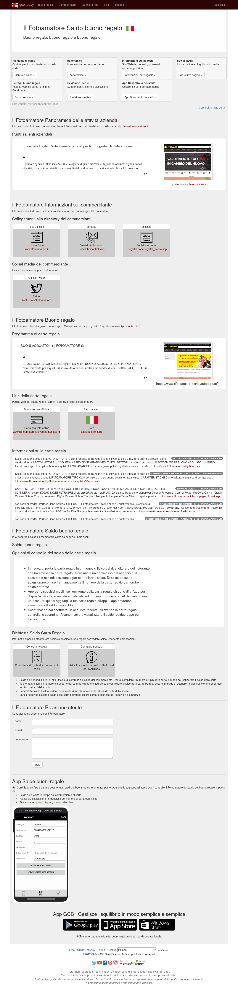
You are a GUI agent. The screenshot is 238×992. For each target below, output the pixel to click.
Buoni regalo (45, 5)
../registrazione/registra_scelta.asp (146, 249)
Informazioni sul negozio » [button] (140, 75)
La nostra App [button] (90, 5)
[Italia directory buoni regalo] (130, 27)
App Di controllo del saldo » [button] (141, 97)
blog (106, 5)
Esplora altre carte (91, 431)
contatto (119, 5)
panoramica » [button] (78, 75)
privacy (91, 950)
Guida (80, 950)
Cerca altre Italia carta (212, 107)
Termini (101, 950)
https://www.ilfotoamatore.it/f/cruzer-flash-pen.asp (168, 511)
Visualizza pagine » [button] (190, 75)
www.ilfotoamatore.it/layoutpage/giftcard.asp (39, 431)
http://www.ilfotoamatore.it (133, 126)
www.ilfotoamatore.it (37, 249)
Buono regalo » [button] (24, 97)
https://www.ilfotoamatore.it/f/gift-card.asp (177, 466)
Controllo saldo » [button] (25, 75)
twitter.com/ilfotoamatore (36, 300)
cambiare (163, 950)
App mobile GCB (130, 326)
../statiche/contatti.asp (91, 249)
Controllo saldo (67, 5)
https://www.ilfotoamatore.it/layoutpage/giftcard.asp (190, 496)
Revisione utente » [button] (81, 97)
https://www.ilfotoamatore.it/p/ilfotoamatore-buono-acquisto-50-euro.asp (57, 481)
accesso (220, 5)
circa (72, 950)
